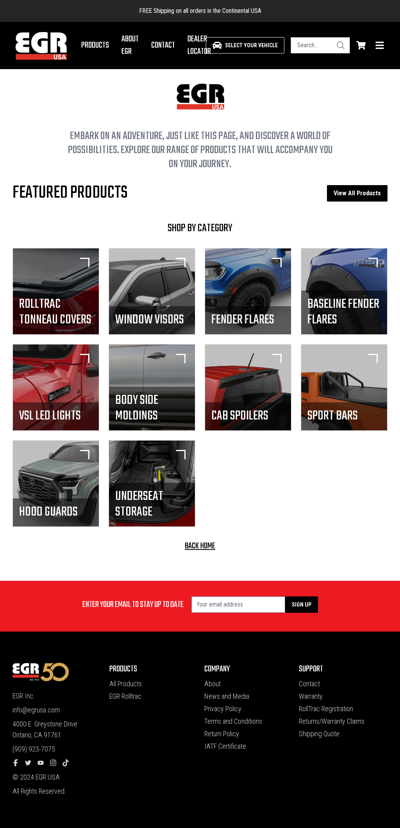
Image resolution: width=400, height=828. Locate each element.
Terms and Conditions (233, 721)
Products (95, 45)
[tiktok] (68, 763)
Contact (163, 45)
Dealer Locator (199, 45)
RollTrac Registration (326, 709)
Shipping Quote (319, 734)
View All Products (357, 193)
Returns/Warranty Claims (331, 721)
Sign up (301, 604)
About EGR (130, 45)
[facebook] (18, 763)
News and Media (226, 696)
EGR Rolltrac (125, 696)
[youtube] (44, 763)
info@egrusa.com (36, 710)
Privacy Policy (222, 709)
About (212, 684)
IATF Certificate (225, 746)
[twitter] (31, 763)
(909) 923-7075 (33, 749)
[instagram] (56, 763)
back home (200, 546)
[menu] (380, 45)
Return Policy (221, 734)
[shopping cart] (361, 45)
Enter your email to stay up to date (133, 604)
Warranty (311, 696)
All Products (125, 684)
